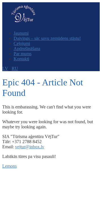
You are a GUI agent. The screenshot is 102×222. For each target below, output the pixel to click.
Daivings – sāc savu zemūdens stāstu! (47, 38)
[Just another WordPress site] (23, 23)
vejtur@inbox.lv (29, 146)
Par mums (22, 53)
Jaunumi (21, 33)
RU (15, 68)
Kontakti (21, 58)
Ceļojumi (22, 43)
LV (5, 68)
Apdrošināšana (27, 48)
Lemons (9, 166)
